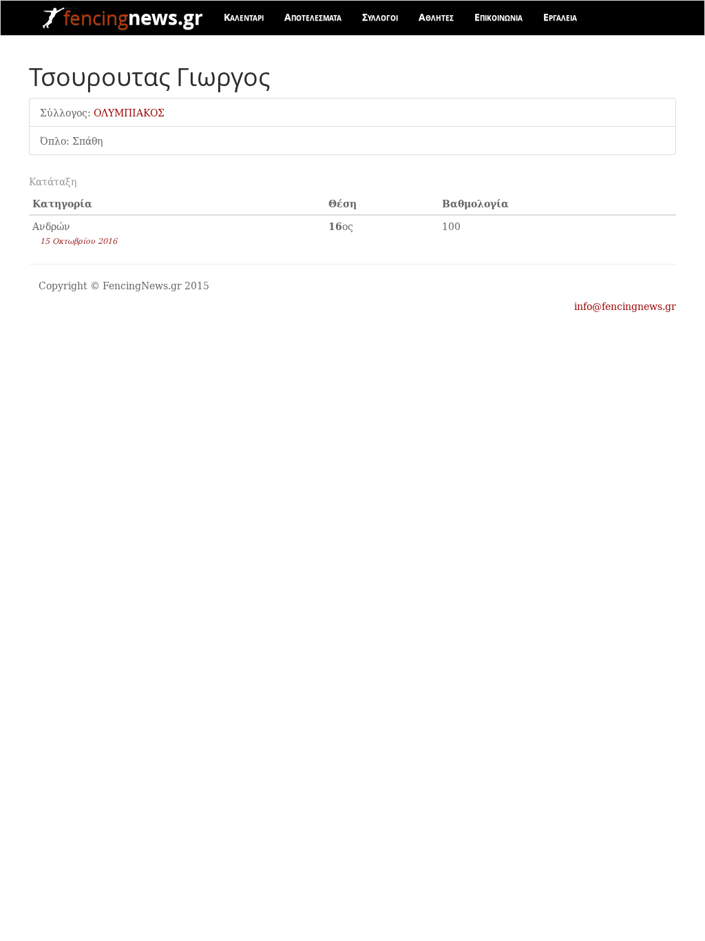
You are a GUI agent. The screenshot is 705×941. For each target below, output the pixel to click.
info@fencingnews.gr (625, 305)
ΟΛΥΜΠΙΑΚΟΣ (129, 112)
